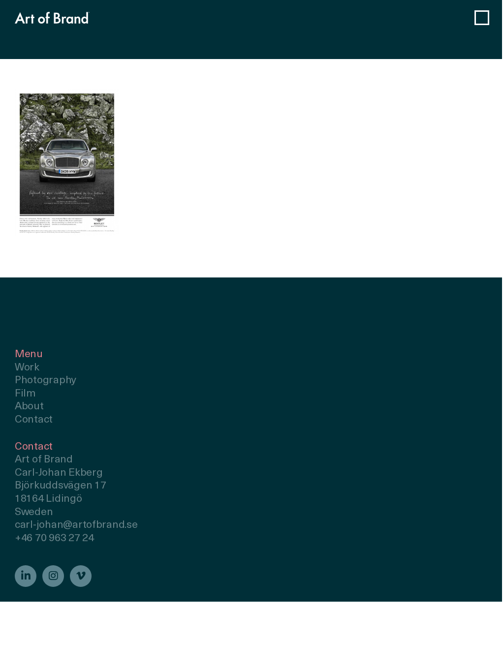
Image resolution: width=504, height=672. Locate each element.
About (29, 406)
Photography (45, 380)
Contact (34, 420)
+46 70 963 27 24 (54, 538)
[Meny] (481, 17)
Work (27, 368)
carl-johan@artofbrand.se (76, 525)
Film (25, 394)
